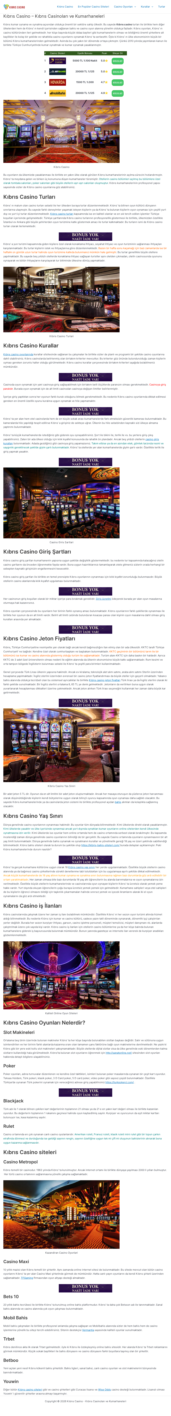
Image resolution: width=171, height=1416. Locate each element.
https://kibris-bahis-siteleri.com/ (100, 845)
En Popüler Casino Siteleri (93, 6)
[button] (134, 6)
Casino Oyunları (123, 6)
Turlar (161, 6)
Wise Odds (104, 1389)
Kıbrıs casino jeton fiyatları (104, 680)
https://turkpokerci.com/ (119, 1082)
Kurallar (145, 6)
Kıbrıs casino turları (61, 213)
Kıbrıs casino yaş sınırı (81, 867)
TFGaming (27, 1277)
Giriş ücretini (103, 598)
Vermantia (88, 1330)
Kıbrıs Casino (65, 6)
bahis (118, 802)
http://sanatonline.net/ (119, 1052)
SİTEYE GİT (117, 61)
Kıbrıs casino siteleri (30, 1389)
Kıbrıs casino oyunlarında (18, 354)
